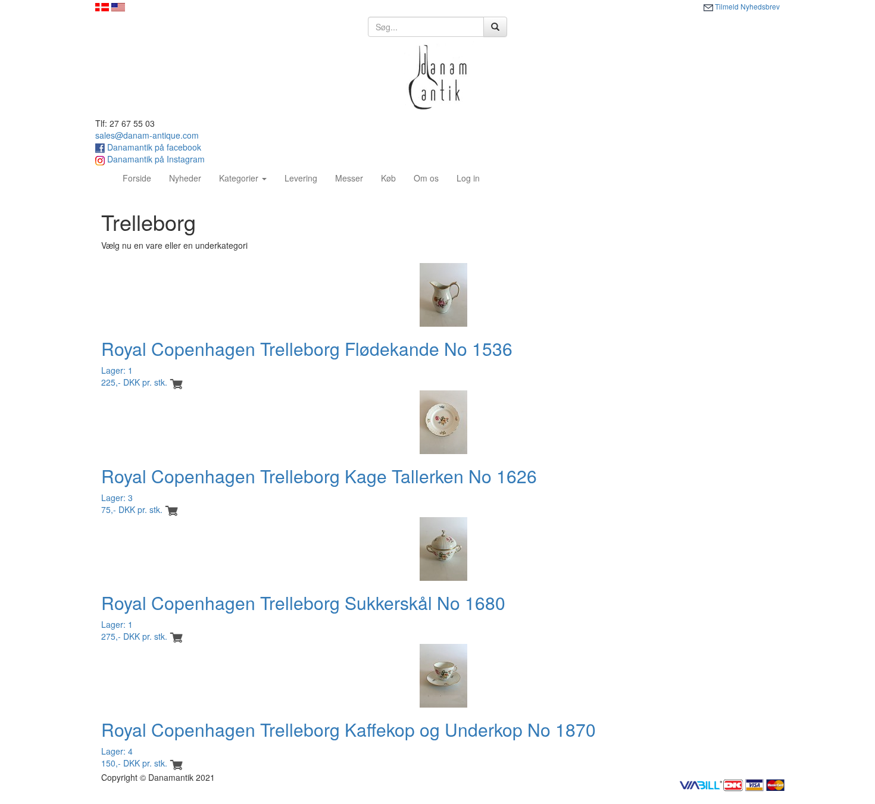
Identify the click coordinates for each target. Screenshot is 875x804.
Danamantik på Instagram (155, 159)
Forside (141, 177)
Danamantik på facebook (153, 147)
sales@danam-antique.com (147, 135)
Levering (301, 178)
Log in (468, 178)
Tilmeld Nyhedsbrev (746, 6)
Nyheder (185, 178)
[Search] (495, 27)
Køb (388, 178)
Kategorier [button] (240, 178)
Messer (349, 178)
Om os (426, 178)
